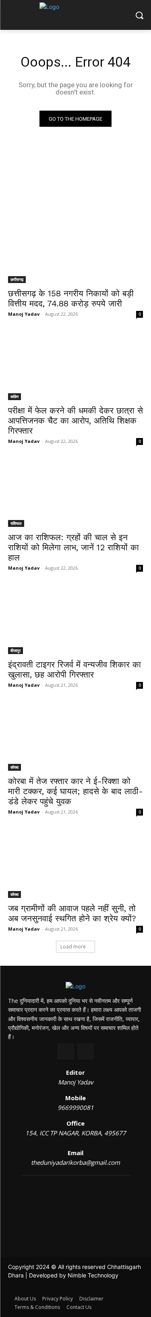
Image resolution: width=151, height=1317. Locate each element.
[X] (65, 1051)
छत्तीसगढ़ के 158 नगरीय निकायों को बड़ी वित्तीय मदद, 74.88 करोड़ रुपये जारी (71, 298)
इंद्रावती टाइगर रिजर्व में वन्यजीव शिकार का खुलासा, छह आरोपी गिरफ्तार (74, 669)
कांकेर (14, 396)
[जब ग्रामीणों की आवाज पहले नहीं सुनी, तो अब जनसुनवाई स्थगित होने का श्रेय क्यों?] (75, 864)
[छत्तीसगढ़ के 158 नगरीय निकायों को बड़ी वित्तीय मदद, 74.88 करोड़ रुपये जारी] (75, 249)
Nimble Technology (93, 1275)
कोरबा (14, 767)
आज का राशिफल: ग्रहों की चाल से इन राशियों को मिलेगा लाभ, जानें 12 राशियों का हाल (73, 547)
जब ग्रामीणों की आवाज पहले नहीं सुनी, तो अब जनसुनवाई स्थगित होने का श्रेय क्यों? (72, 913)
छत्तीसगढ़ (16, 279)
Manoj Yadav (23, 314)
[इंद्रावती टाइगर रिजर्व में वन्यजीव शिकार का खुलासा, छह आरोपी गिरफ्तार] (75, 620)
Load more (73, 946)
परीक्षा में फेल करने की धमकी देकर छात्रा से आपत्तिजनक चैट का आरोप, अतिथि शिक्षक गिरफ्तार (75, 420)
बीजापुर (15, 650)
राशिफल (16, 523)
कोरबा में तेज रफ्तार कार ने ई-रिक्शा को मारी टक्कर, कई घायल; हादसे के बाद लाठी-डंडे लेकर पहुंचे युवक (75, 791)
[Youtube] (85, 1051)
